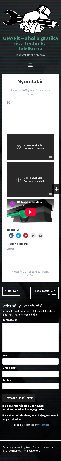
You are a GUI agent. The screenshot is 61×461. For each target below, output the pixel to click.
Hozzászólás (9, 319)
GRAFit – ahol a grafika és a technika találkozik (30, 43)
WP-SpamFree (43, 425)
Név (5, 355)
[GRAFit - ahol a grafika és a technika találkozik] (30, 20)
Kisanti (30, 94)
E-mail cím (9, 367)
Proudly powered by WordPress (20, 447)
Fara (52, 447)
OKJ (25, 271)
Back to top (33, 450)
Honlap (6, 380)
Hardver (13, 290)
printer (29, 275)
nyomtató (43, 271)
